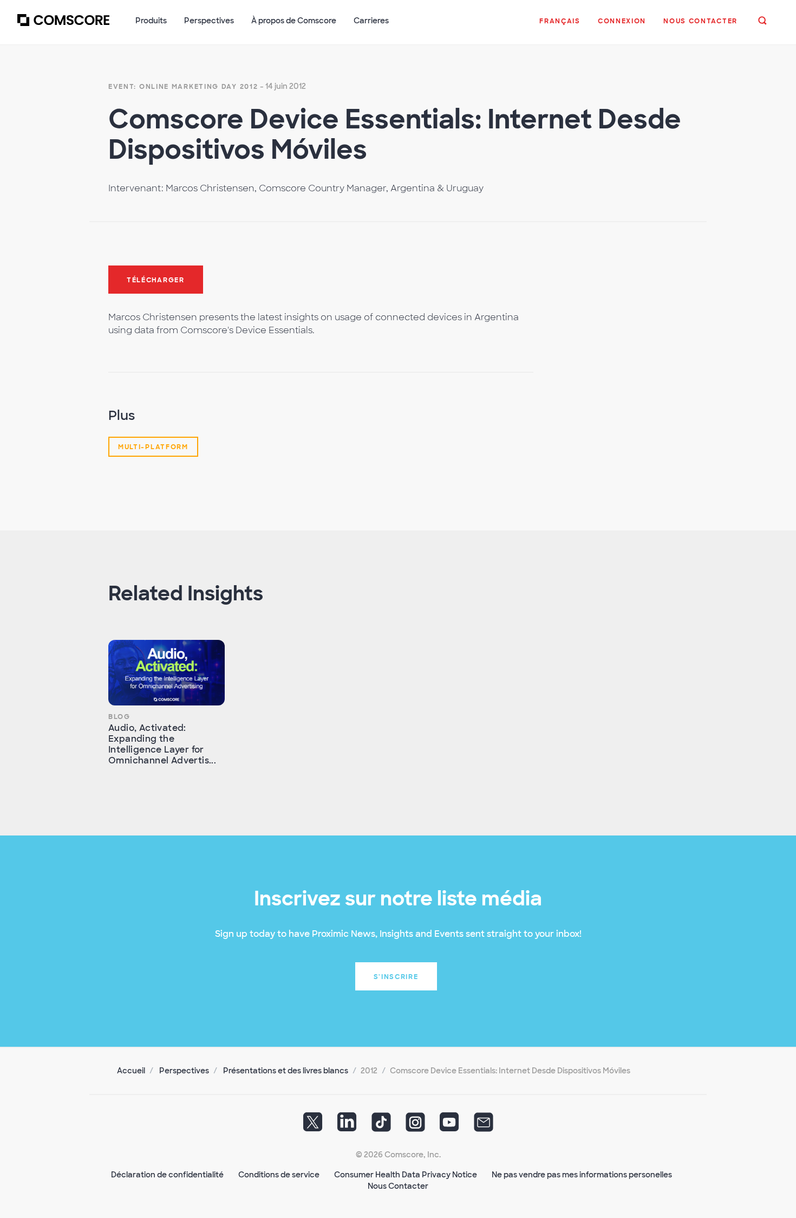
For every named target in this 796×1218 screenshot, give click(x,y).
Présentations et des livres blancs (285, 1071)
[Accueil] (63, 26)
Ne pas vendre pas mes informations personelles (582, 1175)
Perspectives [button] (209, 20)
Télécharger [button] (156, 280)
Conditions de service (278, 1175)
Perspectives (184, 1071)
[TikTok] (381, 1126)
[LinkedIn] (347, 1126)
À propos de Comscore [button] (293, 20)
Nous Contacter (398, 1186)
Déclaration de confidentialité (167, 1175)
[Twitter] (313, 1126)
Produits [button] (151, 20)
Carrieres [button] (371, 20)
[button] (560, 26)
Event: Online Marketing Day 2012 (183, 86)
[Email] (483, 1126)
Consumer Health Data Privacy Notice (405, 1175)
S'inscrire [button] (396, 977)
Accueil (131, 1071)
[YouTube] (449, 1126)
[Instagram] (415, 1126)
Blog (119, 716)
